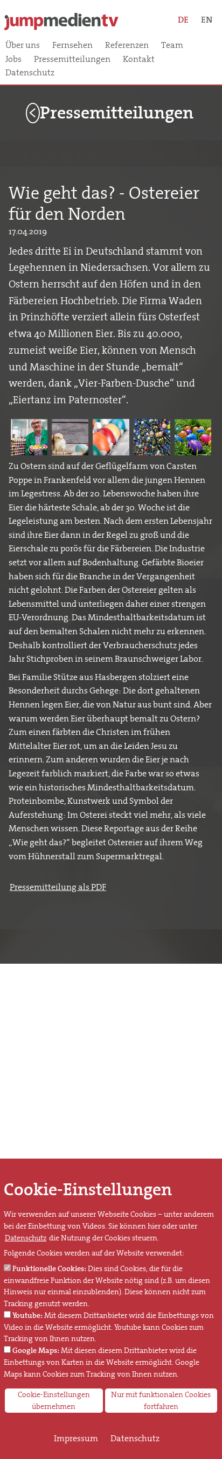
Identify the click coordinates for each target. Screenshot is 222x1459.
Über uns (22, 45)
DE (183, 19)
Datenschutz (29, 72)
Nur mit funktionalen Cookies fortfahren (161, 1400)
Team (172, 45)
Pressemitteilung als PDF (58, 887)
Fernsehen (72, 45)
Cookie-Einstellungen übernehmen (54, 1400)
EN (206, 19)
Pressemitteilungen (72, 59)
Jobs (13, 59)
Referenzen (127, 45)
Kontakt (139, 59)
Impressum (76, 1438)
